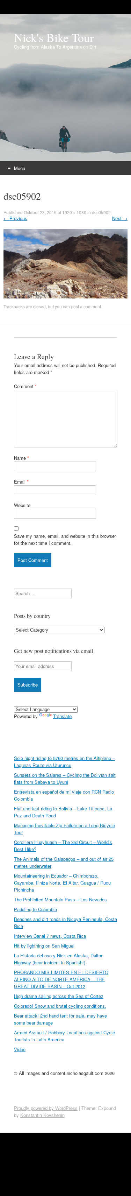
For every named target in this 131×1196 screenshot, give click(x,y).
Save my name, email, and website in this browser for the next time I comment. (65, 539)
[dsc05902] (65, 266)
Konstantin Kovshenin (42, 1115)
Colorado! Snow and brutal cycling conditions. (60, 1005)
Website (22, 505)
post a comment (86, 306)
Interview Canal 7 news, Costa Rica (50, 936)
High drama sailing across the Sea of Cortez (58, 996)
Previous (15, 218)
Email (21, 481)
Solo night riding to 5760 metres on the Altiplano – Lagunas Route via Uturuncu (64, 761)
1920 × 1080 (74, 212)
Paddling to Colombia (35, 909)
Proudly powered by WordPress (46, 1108)
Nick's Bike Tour (54, 37)
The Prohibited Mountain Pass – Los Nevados (60, 899)
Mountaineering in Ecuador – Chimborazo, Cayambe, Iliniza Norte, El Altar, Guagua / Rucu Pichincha (62, 882)
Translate (62, 716)
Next (120, 218)
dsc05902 (101, 212)
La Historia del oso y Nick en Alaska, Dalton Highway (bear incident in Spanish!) (58, 959)
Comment (25, 386)
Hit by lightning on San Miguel (44, 945)
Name (21, 458)
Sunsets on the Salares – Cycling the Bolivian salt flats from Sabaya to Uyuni (65, 778)
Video (20, 1049)
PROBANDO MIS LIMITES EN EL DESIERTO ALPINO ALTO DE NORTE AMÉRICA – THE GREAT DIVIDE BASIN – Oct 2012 (61, 979)
